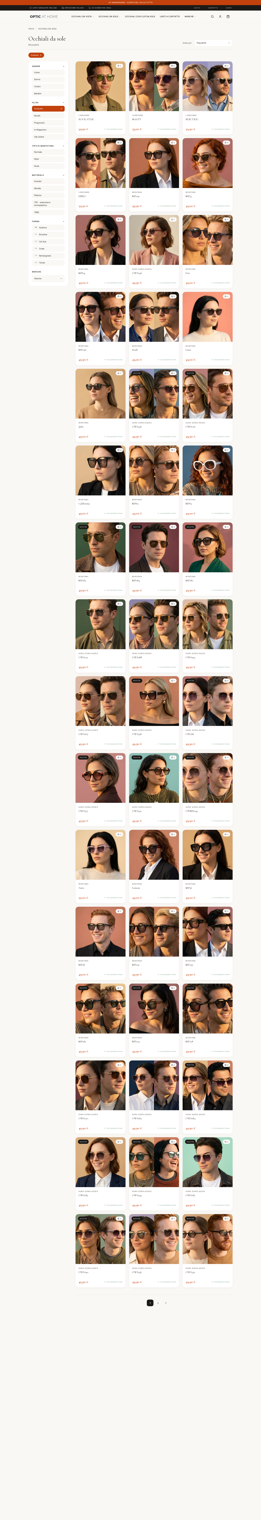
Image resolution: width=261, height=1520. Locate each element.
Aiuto (197, 8)
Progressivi (39, 122)
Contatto (213, 8)
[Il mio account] (220, 16)
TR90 (36, 212)
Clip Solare (39, 137)
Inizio (31, 29)
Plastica (37, 195)
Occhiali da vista (81, 16)
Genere (36, 66)
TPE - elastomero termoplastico (42, 203)
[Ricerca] (212, 16)
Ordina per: (187, 43)
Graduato (35, 55)
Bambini (37, 93)
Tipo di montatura (43, 146)
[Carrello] (228, 16)
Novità (37, 115)
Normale (38, 152)
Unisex (37, 86)
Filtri (35, 102)
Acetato (38, 181)
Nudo (36, 166)
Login (228, 8)
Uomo (37, 72)
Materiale (38, 175)
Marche (189, 16)
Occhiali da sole (108, 16)
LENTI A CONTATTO (170, 16)
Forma (36, 221)
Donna (37, 79)
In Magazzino (40, 129)
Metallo (37, 188)
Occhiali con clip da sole (140, 16)
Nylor (36, 159)
